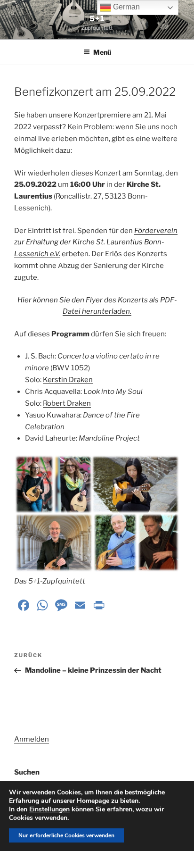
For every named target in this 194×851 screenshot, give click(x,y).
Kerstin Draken (68, 379)
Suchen (27, 772)
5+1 (97, 18)
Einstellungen (49, 809)
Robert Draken (67, 403)
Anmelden (31, 739)
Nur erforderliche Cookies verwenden (66, 835)
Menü (102, 52)
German (125, 7)
